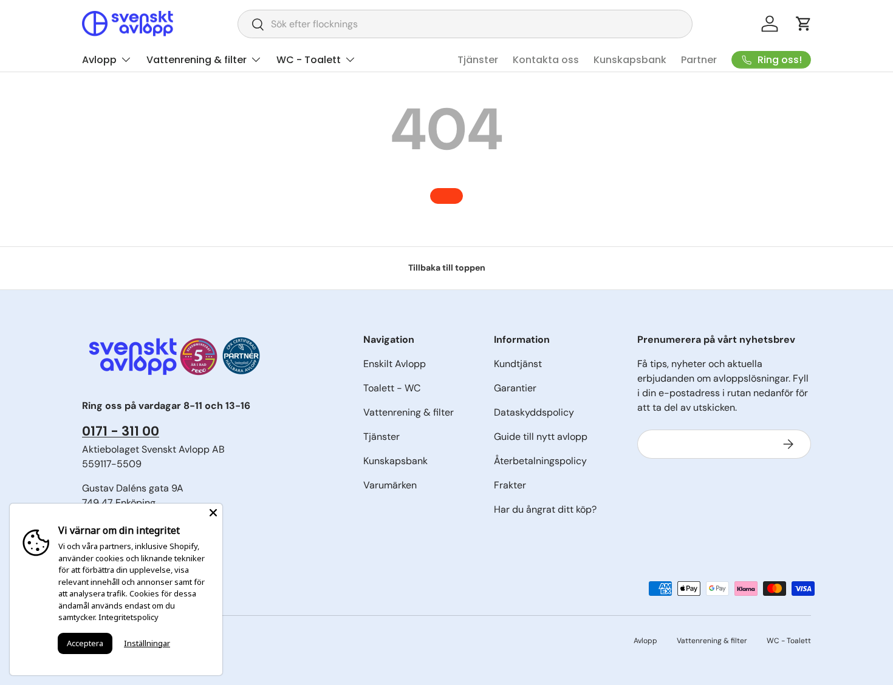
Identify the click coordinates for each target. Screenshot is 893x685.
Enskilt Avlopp (394, 363)
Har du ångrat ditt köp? (545, 509)
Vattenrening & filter (196, 60)
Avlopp (99, 60)
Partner (699, 60)
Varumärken (390, 485)
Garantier (515, 388)
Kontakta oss (546, 60)
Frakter (510, 485)
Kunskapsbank (630, 60)
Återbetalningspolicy (540, 460)
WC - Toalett (308, 60)
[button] (803, 23)
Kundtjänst (518, 363)
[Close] (213, 513)
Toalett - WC (391, 388)
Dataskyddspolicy (534, 412)
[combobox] (465, 24)
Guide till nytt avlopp (540, 436)
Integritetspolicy (128, 617)
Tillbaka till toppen (446, 267)
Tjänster (477, 60)
